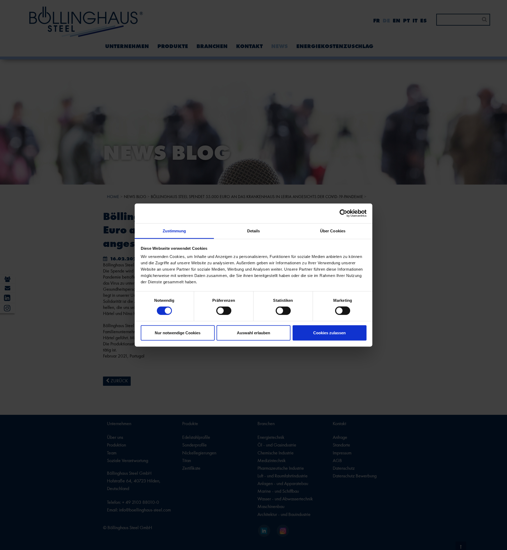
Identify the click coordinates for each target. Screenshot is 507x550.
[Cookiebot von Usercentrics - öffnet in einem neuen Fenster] (343, 213)
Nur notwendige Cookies (177, 332)
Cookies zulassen (329, 332)
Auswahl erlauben (253, 332)
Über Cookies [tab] (332, 230)
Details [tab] (253, 230)
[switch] (223, 311)
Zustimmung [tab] (174, 230)
